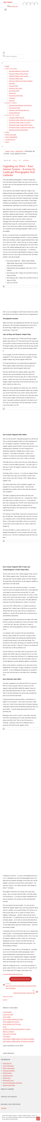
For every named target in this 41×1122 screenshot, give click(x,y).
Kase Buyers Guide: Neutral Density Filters (20, 125)
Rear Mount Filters (14, 91)
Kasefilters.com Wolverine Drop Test (19, 110)
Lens (4, 1027)
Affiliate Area (6, 1078)
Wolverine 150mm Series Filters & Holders (21, 81)
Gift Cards (7, 1017)
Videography (12, 93)
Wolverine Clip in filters (15, 88)
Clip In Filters (8, 1014)
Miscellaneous (8, 1031)
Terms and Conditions (9, 1070)
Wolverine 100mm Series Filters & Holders (18, 1039)
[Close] (2, 146)
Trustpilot (3, 1108)
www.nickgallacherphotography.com (13, 974)
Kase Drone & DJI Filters (16, 95)
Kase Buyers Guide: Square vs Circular (19, 122)
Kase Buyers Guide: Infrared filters (18, 130)
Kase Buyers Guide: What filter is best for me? (21, 120)
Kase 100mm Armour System (13, 1019)
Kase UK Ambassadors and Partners (12, 1083)
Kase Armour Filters (14, 108)
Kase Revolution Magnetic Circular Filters (20, 105)
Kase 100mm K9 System (11, 1022)
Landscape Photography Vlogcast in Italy (24, 992)
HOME (7, 66)
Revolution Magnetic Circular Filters (19, 71)
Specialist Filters (13, 86)
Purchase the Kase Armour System (20, 979)
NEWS (7, 132)
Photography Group (8, 1080)
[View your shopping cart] (4, 11)
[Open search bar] (4, 53)
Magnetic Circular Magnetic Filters (16, 1029)
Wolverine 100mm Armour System (18, 73)
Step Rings (12, 83)
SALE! (7, 142)
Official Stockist (7, 1073)
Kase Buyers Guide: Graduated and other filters (22, 127)
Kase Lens (12, 100)
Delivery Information (8, 1068)
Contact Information (8, 1066)
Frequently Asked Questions (16, 117)
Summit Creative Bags (9, 1085)
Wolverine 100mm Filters (16, 78)
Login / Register (7, 2)
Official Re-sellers (8, 1075)
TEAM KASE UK (10, 139)
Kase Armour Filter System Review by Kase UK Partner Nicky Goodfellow (21, 986)
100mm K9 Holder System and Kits (18, 76)
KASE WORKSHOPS (11, 137)
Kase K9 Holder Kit (14, 113)
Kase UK (15, 160)
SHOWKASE (26, 160)
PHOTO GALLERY (10, 134)
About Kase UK (7, 1063)
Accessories (12, 98)
